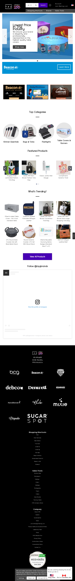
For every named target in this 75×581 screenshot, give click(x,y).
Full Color (37, 443)
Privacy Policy (37, 538)
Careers (37, 514)
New (37, 434)
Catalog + (37, 479)
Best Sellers (37, 440)
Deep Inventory (37, 455)
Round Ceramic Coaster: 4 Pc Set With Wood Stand (29, 242)
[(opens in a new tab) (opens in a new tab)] (37, 559)
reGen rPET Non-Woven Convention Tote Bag (46, 218)
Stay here (51, 577)
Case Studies (37, 497)
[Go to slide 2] (70, 168)
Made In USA (37, 461)
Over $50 (37, 452)
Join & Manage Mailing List (37, 523)
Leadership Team (37, 529)
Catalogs (37, 485)
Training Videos (37, 500)
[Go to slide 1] (4, 36)
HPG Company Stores (37, 503)
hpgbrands (31, 335)
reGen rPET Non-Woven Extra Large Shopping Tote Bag (63, 218)
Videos (37, 494)
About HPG (37, 512)
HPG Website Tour (37, 535)
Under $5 (37, 449)
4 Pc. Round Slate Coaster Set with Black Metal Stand (12, 242)
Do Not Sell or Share (37, 541)
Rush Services (37, 437)
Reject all (31, 578)
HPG (24, 335)
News (37, 520)
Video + (37, 482)
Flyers (37, 491)
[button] (30, 5)
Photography (37, 488)
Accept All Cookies (44, 578)
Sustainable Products (37, 458)
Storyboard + (37, 476)
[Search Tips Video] (50, 5)
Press (37, 532)
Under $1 (37, 446)
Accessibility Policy (37, 544)
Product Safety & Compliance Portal (37, 526)
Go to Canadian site (64, 577)
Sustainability (37, 517)
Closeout (37, 464)
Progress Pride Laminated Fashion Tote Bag (11, 178)
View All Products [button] (37, 256)
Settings (21, 578)
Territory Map (37, 473)
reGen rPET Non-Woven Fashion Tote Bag (29, 178)
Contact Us (37, 547)
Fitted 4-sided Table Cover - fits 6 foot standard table (12, 218)
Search (43, 5)
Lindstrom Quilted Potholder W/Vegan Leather (29, 218)
